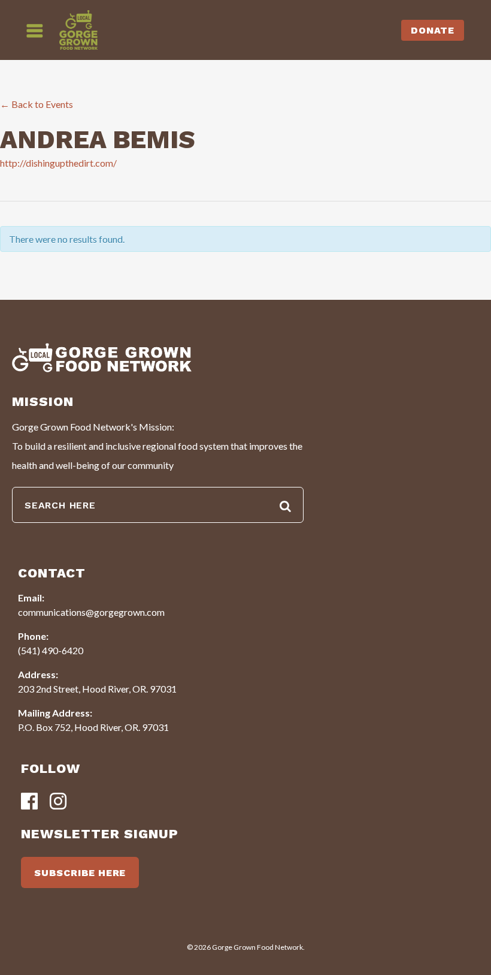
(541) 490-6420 (50, 650)
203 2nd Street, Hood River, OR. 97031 (97, 688)
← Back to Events (36, 104)
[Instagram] (58, 802)
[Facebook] (29, 802)
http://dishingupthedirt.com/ (58, 162)
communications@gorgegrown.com (91, 612)
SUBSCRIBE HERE (80, 872)
